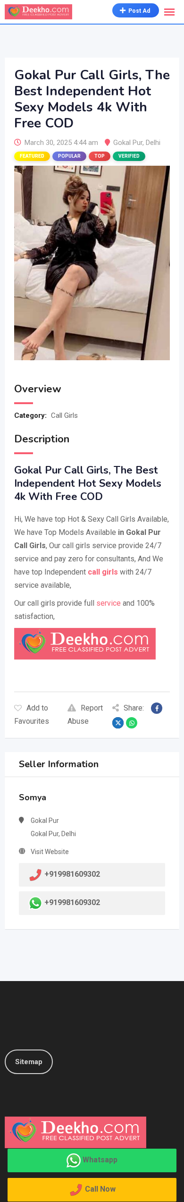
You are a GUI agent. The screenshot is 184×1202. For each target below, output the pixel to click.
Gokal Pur (127, 142)
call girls (103, 571)
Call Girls (64, 415)
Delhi (153, 142)
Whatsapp (100, 1159)
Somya (32, 797)
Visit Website (50, 851)
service (108, 603)
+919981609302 (72, 902)
